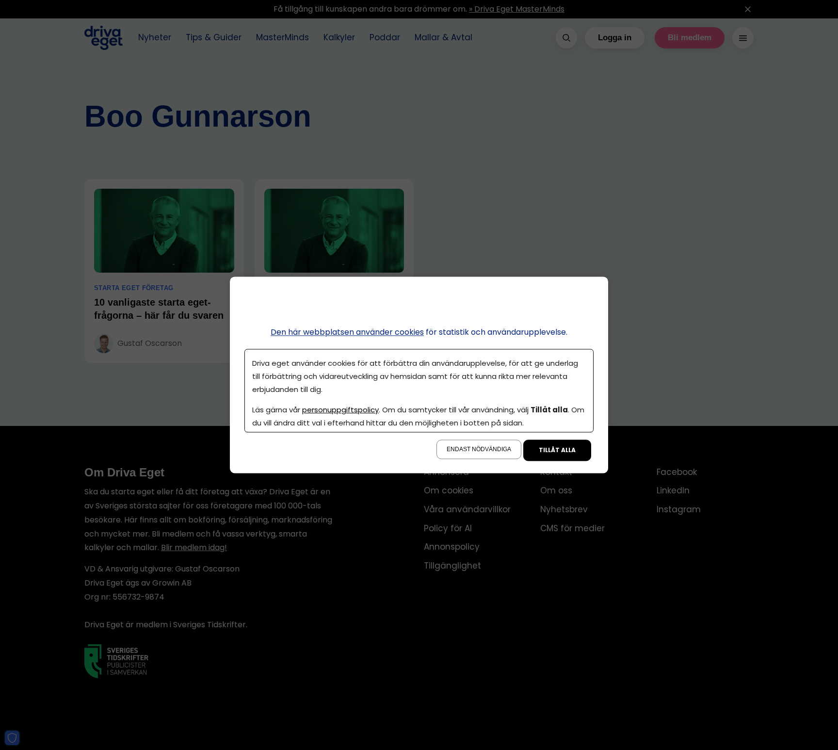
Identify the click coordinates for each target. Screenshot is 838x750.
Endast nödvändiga (479, 449)
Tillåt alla (557, 450)
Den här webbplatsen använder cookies (347, 332)
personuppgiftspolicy (340, 410)
